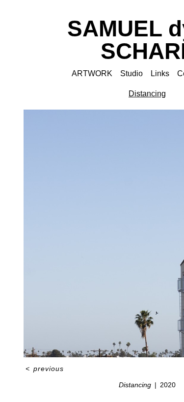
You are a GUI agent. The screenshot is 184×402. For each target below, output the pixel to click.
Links (160, 73)
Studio (131, 73)
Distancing (147, 93)
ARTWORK (92, 73)
